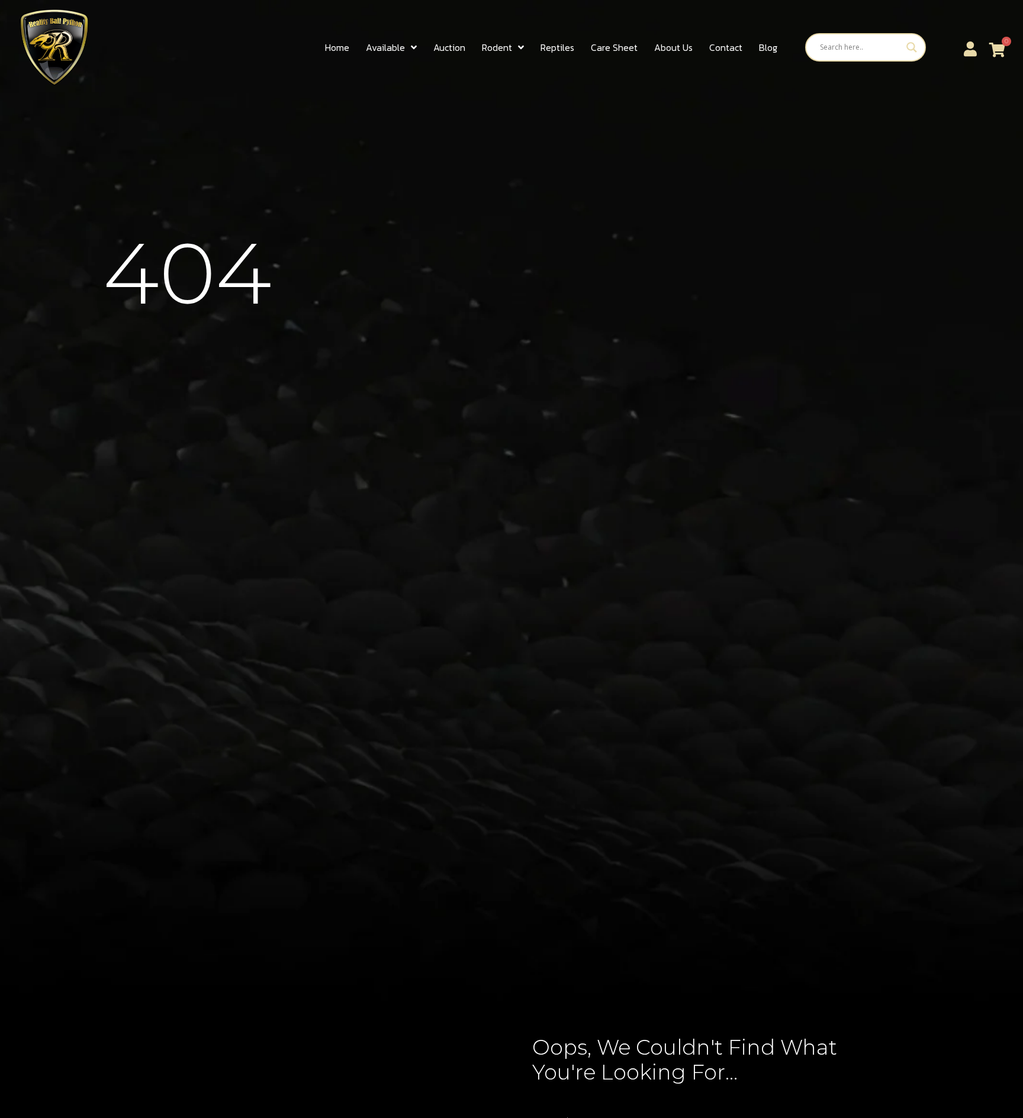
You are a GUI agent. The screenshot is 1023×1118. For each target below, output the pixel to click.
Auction (449, 47)
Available (385, 47)
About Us (673, 47)
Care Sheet (614, 47)
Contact (725, 47)
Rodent (497, 47)
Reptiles (557, 47)
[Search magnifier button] (911, 47)
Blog (768, 47)
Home (337, 47)
